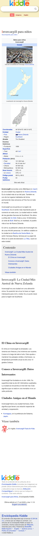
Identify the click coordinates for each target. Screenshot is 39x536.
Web (12, 15)
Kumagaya (7, 413)
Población (6, 159)
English (26, 15)
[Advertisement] (19, 23)
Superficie (6, 149)
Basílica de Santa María (21, 233)
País (5, 134)
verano (8, 173)
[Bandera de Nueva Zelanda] (17, 134)
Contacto (21, 531)
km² (20, 151)
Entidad (5, 132)
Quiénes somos (27, 529)
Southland (19, 137)
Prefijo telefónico (6, 179)
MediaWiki (28, 527)
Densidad (7, 163)
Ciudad (19, 45)
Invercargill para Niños (10, 496)
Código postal (8, 175)
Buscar (35, 9)
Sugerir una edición (19, 504)
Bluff (11, 220)
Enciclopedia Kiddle (9, 484)
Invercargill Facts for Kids (25, 428)
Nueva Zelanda (29, 64)
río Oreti (13, 218)
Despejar (31, 9)
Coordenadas (7, 129)
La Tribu (27, 238)
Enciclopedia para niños (9, 34)
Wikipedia (30, 525)
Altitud (5, 154)
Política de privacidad (9, 531)
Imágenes (19, 15)
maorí (35, 189)
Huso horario (7, 170)
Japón (5, 416)
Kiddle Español (7, 529)
